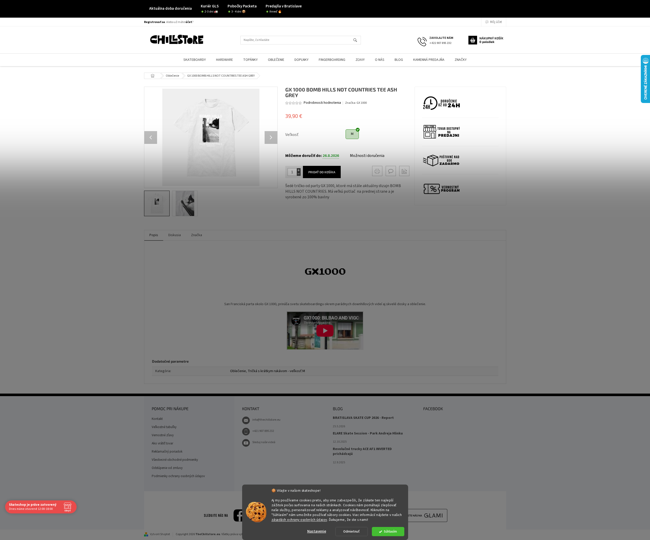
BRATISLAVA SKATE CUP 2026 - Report (363, 418)
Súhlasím (390, 531)
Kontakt (157, 419)
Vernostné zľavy (163, 435)
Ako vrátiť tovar (162, 443)
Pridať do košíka (321, 172)
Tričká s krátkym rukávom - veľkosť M (276, 371)
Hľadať (357, 40)
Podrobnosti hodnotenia (322, 102)
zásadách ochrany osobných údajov (299, 519)
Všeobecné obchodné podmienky (175, 459)
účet (188, 22)
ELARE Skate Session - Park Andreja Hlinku (368, 433)
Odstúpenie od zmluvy (167, 468)
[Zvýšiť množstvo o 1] (299, 170)
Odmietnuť (351, 531)
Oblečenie (238, 371)
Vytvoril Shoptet (160, 534)
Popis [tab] (153, 235)
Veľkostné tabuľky (164, 427)
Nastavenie (316, 531)
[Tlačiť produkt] (377, 171)
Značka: (356, 103)
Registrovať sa (154, 22)
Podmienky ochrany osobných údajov (178, 476)
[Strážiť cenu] (404, 171)
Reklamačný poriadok (167, 451)
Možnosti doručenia (367, 155)
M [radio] (352, 133)
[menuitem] (194, 60)
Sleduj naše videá (263, 442)
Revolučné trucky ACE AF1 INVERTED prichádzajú (362, 451)
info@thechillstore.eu (266, 420)
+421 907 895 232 (263, 431)
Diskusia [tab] (174, 235)
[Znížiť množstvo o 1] (299, 174)
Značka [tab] (196, 235)
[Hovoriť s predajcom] (391, 171)
